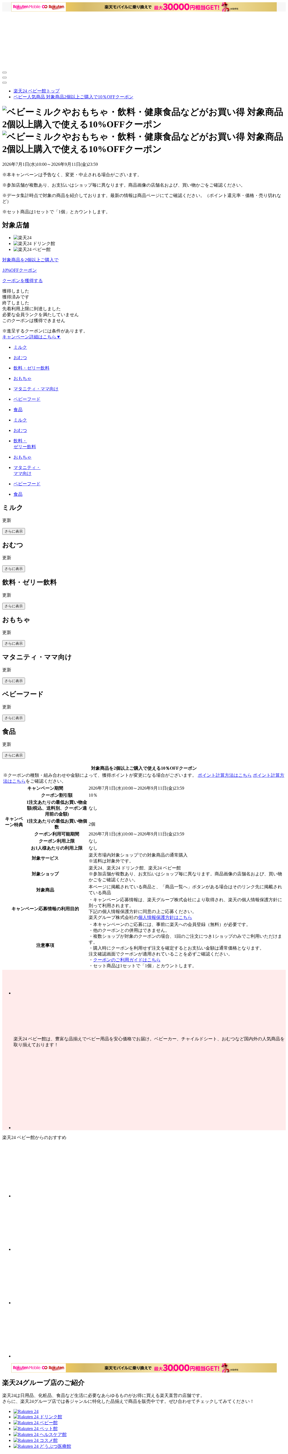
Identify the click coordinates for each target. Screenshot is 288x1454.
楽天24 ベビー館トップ (37, 91)
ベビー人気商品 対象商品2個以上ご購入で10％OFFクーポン (73, 96)
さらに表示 (13, 531)
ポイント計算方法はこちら (225, 775)
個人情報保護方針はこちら (165, 917)
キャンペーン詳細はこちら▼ (31, 336)
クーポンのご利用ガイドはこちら (127, 959)
